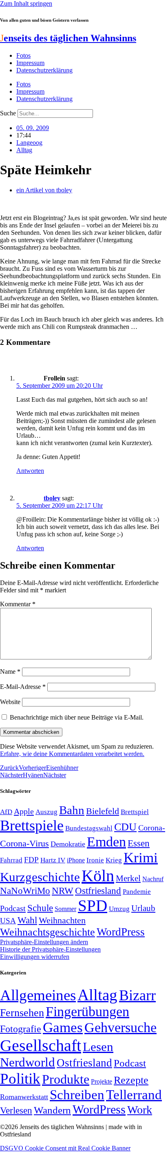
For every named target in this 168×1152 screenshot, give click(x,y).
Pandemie (137, 892)
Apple (24, 811)
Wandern (52, 1110)
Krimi (141, 858)
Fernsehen (22, 1013)
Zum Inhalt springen (26, 3)
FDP (31, 859)
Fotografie (20, 1029)
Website (10, 701)
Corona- (151, 827)
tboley (52, 498)
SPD (92, 905)
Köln (98, 875)
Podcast (13, 908)
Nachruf (153, 878)
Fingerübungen (87, 1011)
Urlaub (143, 908)
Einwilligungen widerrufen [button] (34, 956)
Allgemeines (38, 995)
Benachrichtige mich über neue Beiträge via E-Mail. (77, 717)
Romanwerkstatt (24, 1097)
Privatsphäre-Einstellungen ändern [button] (44, 941)
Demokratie (68, 844)
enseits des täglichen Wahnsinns (68, 38)
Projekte (101, 1081)
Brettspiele (32, 825)
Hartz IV (52, 860)
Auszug (46, 812)
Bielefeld (102, 811)
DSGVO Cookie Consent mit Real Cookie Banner (65, 1148)
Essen (139, 843)
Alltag (24, 149)
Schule (40, 907)
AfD (6, 812)
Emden (106, 841)
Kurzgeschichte (40, 877)
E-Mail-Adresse (23, 686)
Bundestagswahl (89, 828)
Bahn (71, 810)
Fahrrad (11, 860)
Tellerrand (134, 1094)
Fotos (23, 55)
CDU (125, 827)
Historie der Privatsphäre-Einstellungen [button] (50, 949)
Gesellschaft (40, 1045)
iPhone (76, 860)
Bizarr (137, 995)
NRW (62, 890)
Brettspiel (135, 812)
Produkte (65, 1079)
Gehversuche (120, 1027)
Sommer (65, 909)
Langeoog (29, 142)
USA (8, 920)
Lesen (98, 1047)
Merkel (128, 878)
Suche (8, 113)
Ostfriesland (98, 890)
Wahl (27, 920)
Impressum (30, 62)
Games (63, 1027)
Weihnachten (62, 920)
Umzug (119, 909)
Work (139, 1109)
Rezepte (131, 1080)
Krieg (114, 860)
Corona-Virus (24, 843)
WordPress (121, 932)
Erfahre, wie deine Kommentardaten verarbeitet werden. (72, 753)
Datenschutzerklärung (44, 70)
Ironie (95, 860)
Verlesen (16, 1110)
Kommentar (17, 604)
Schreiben (77, 1094)
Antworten (30, 470)
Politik (20, 1078)
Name (10, 671)
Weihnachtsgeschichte (47, 932)
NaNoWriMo (25, 891)
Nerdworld (27, 1062)
